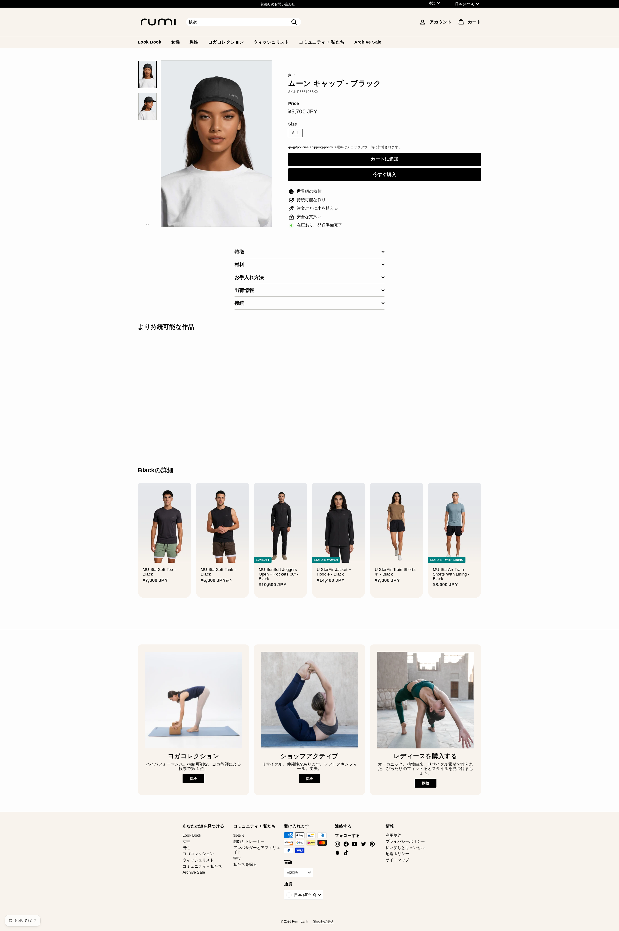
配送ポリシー (397, 854)
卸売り (239, 835)
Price (293, 103)
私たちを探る (245, 864)
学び (237, 858)
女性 (175, 42)
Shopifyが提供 (323, 921)
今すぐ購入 (384, 174)
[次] (147, 223)
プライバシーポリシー (405, 841)
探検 (193, 778)
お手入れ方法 (249, 277)
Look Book (149, 42)
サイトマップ (397, 860)
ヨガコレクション (226, 42)
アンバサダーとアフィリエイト (256, 850)
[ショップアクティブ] (309, 700)
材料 (239, 264)
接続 (239, 303)
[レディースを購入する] (425, 700)
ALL (295, 133)
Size (292, 124)
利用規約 (393, 835)
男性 (194, 42)
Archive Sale (368, 42)
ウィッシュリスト (271, 42)
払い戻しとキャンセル (405, 848)
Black (146, 470)
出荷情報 (244, 290)
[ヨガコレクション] (193, 700)
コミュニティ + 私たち (321, 42)
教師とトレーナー (249, 841)
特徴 (239, 251)
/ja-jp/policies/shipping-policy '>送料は (317, 147)
